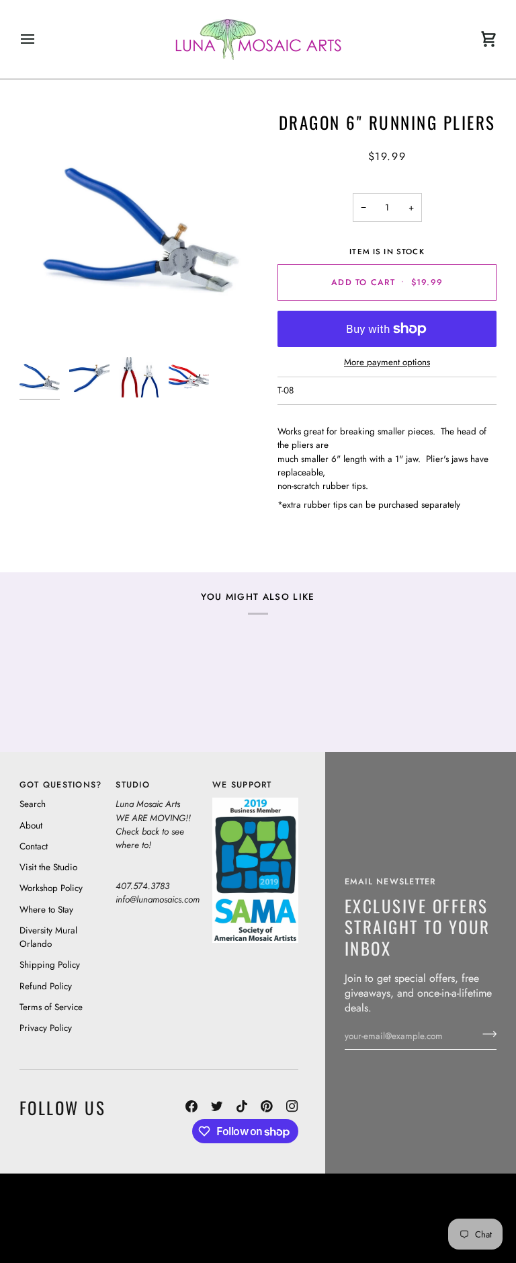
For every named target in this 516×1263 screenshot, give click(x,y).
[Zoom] (138, 231)
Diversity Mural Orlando (48, 937)
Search (32, 804)
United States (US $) (81, 1218)
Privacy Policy (45, 1028)
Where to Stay (46, 909)
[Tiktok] (241, 1106)
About (30, 825)
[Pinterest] (267, 1106)
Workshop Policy (51, 888)
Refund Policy (45, 986)
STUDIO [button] (133, 785)
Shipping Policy (49, 964)
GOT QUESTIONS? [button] (60, 785)
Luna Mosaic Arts (293, 1199)
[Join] (485, 1034)
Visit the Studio (48, 867)
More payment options (387, 362)
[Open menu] (39, 39)
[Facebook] (191, 1106)
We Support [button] (242, 785)
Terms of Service (51, 1007)
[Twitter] (217, 1106)
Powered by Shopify (445, 1237)
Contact (33, 846)
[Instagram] (292, 1106)
